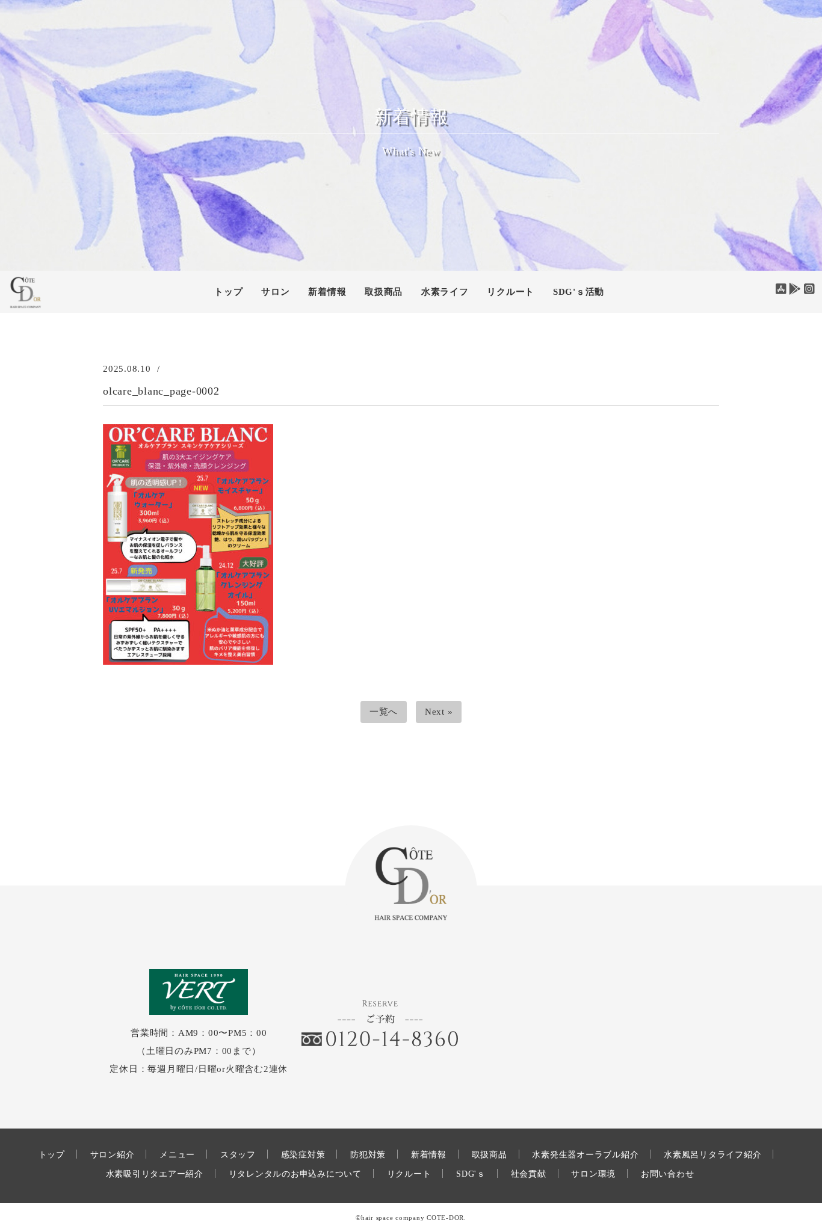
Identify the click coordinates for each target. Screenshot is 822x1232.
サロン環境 (593, 1173)
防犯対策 (368, 1154)
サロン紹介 (112, 1154)
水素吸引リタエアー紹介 (154, 1173)
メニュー (177, 1154)
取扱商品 (384, 292)
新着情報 (429, 1154)
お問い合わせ (667, 1173)
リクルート (510, 292)
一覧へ (383, 711)
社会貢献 (528, 1173)
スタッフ (238, 1154)
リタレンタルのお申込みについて (295, 1173)
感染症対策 (303, 1154)
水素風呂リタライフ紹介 (712, 1154)
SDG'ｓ (471, 1173)
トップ (228, 292)
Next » (439, 711)
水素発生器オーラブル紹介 (585, 1154)
